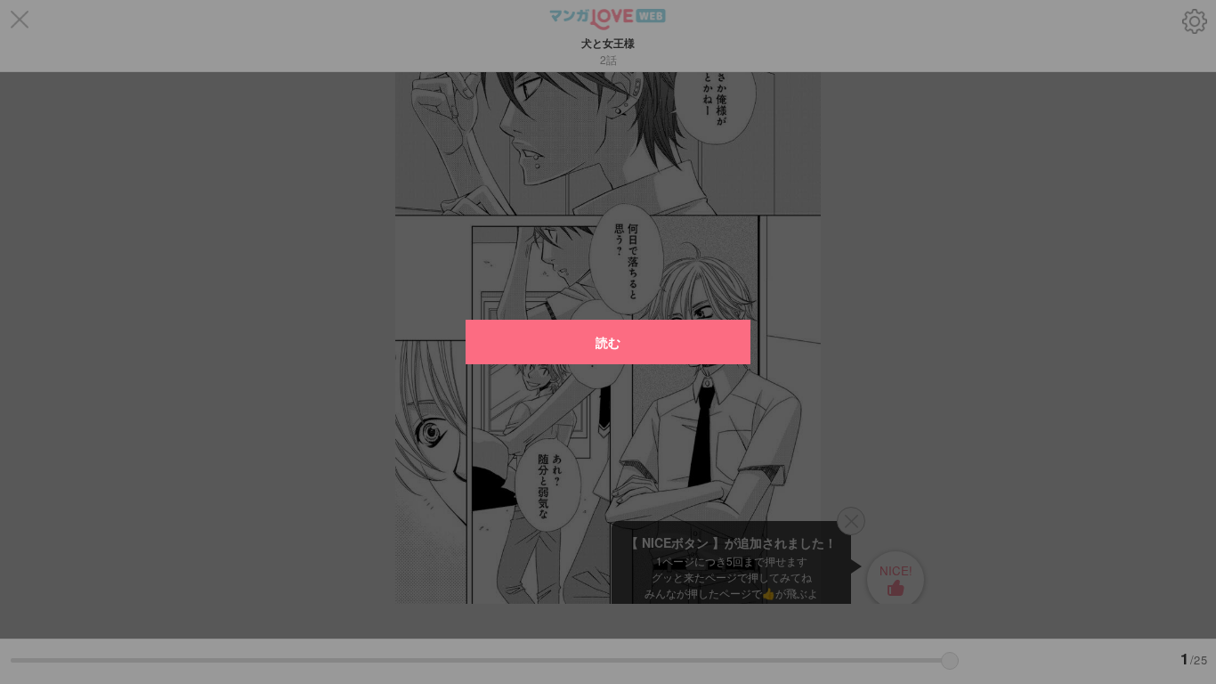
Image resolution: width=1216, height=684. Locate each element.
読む (608, 342)
